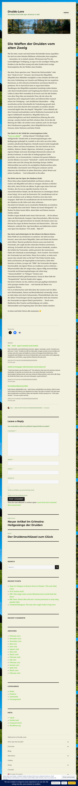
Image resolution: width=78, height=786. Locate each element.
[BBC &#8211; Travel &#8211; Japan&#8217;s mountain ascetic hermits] (34, 354)
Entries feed (14, 720)
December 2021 (15, 639)
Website (11, 478)
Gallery (10, 760)
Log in (12, 718)
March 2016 (14, 670)
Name (10, 459)
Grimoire (46, 408)
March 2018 (14, 654)
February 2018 (15, 657)
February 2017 (15, 662)
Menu (66, 13)
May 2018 (13, 652)
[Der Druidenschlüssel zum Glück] (34, 393)
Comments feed (15, 723)
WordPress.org (15, 726)
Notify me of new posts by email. (18, 495)
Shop (10, 765)
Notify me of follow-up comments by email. (21, 490)
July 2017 (13, 660)
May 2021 (13, 644)
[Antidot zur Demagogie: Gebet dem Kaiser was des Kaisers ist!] (34, 374)
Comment (12, 431)
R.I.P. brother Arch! (17, 591)
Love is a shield (14, 136)
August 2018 (14, 649)
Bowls (12, 691)
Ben (11, 408)
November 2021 (15, 641)
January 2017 (14, 665)
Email (10, 469)
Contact (11, 770)
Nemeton (11, 756)
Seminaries (14, 697)
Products (13, 694)
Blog (9, 751)
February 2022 (15, 636)
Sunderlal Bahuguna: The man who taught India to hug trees (33, 605)
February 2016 (15, 673)
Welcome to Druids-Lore (17, 737)
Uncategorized (15, 699)
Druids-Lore (16, 11)
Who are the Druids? (15, 742)
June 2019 (13, 647)
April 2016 (13, 668)
